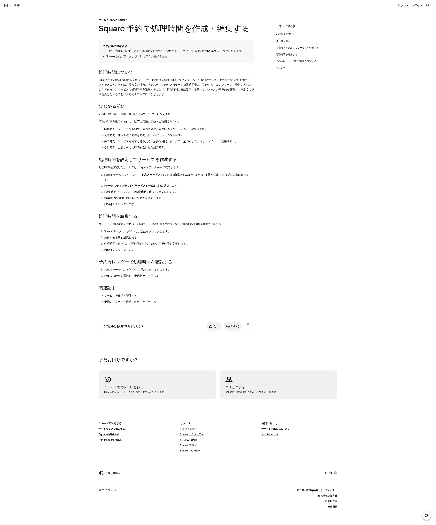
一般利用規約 (330, 501)
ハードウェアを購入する (112, 428)
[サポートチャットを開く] (426, 515)
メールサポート (269, 434)
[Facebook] (330, 472)
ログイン (416, 5)
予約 (143, 231)
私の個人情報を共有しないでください (317, 490)
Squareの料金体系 (109, 434)
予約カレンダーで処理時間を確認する (296, 61)
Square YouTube (190, 450)
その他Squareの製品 (110, 439)
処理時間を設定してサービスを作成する (297, 47)
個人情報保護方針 (327, 495)
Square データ (216, 51)
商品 (228, 174)
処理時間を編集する (286, 54)
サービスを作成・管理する (120, 295)
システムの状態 (188, 439)
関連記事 (280, 68)
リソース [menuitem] (403, 5)
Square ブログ (188, 445)
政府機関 (332, 506)
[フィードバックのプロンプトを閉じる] (248, 324)
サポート (20, 5)
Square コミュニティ (192, 434)
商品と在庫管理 (118, 19)
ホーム (102, 19)
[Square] (6, 5)
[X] (326, 472)
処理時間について (285, 34)
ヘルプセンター (188, 428)
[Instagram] (335, 472)
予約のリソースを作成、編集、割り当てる (130, 301)
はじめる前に (283, 40)
